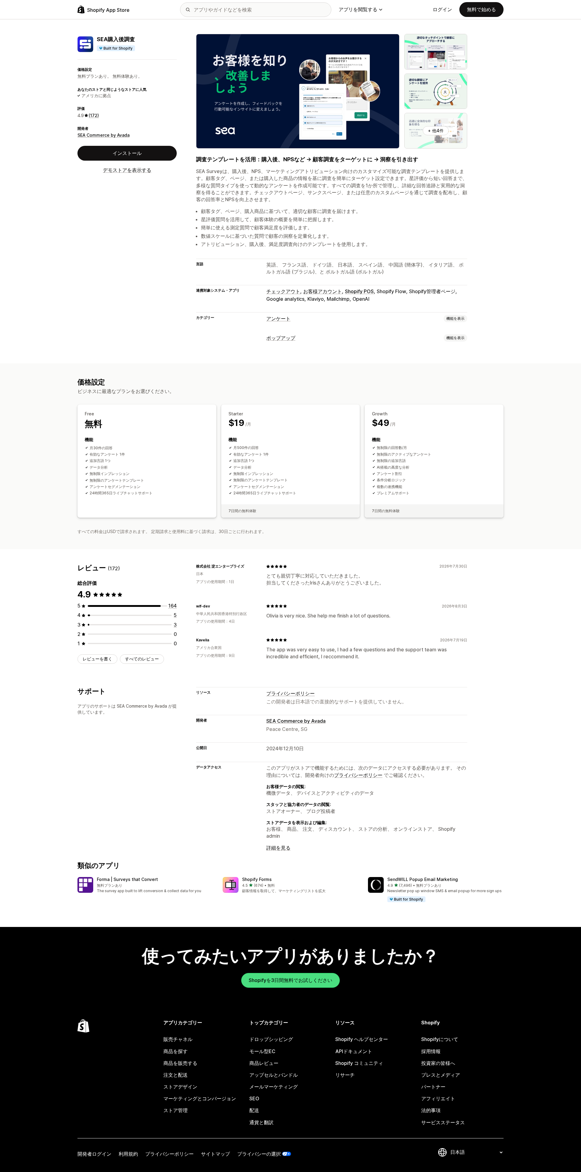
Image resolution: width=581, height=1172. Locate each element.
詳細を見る (278, 848)
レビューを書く (97, 658)
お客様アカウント (322, 291)
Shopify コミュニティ (359, 1063)
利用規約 (128, 1154)
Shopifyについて (439, 1039)
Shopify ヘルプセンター (361, 1039)
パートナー (433, 1087)
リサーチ (345, 1075)
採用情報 (431, 1051)
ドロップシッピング (271, 1039)
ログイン (442, 9)
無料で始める (481, 9)
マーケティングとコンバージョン (199, 1098)
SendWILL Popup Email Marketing (422, 879)
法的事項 (431, 1110)
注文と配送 (175, 1075)
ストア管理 (175, 1110)
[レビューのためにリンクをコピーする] (247, 566)
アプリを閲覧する (358, 9)
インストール (127, 153)
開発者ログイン (94, 1154)
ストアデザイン (180, 1087)
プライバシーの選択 (259, 1154)
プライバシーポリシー (290, 693)
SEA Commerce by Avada (103, 135)
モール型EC (262, 1051)
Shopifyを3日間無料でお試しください (290, 980)
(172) (94, 115)
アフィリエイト (438, 1098)
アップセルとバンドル (273, 1075)
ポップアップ (280, 338)
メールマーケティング (273, 1087)
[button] (145, 885)
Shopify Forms (257, 879)
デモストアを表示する (127, 170)
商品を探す (175, 1051)
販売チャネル (177, 1039)
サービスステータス (443, 1122)
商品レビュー (263, 1063)
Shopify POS (359, 291)
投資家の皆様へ (438, 1063)
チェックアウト (283, 291)
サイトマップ (215, 1154)
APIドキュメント (353, 1051)
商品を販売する (180, 1063)
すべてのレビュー (142, 658)
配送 (254, 1110)
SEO (254, 1098)
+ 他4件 (436, 130)
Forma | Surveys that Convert (127, 879)
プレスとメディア (440, 1075)
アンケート (278, 319)
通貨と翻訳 (261, 1122)
